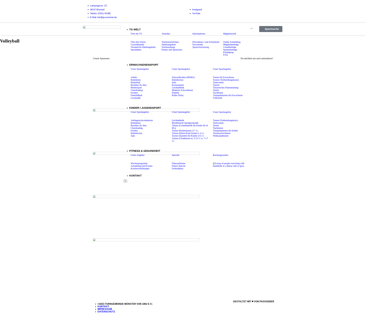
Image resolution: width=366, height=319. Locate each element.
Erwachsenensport (143, 64)
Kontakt (135, 175)
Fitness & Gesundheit (144, 150)
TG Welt (135, 29)
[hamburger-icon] (251, 28)
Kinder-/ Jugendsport (145, 107)
